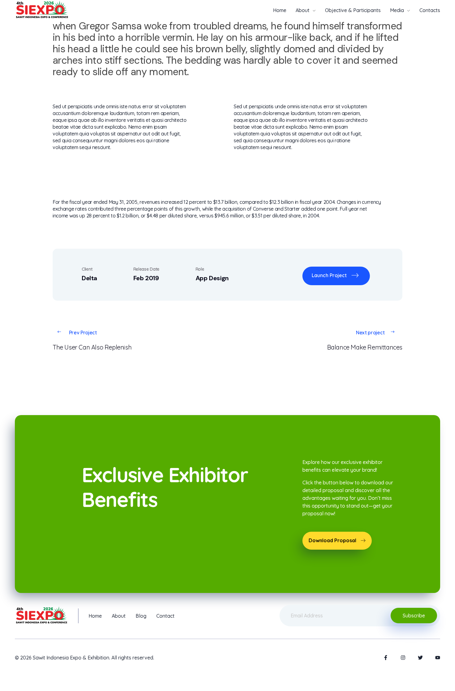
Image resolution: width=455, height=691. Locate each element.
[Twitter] (420, 657)
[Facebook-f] (385, 657)
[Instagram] (403, 657)
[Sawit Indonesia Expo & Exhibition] (42, 9)
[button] (337, 541)
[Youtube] (437, 657)
